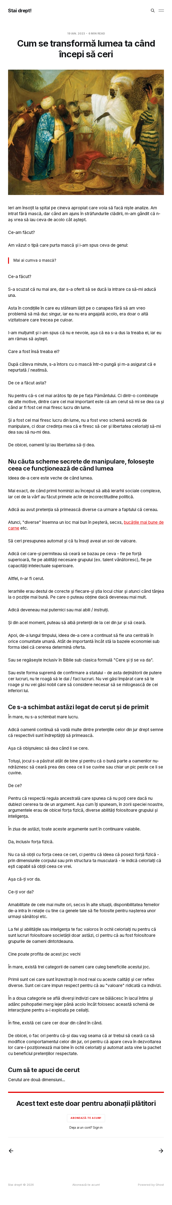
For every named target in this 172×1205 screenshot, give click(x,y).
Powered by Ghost (151, 1184)
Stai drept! (19, 10)
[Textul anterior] (11, 1150)
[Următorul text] (161, 1150)
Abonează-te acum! (86, 1117)
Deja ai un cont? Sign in (86, 1127)
